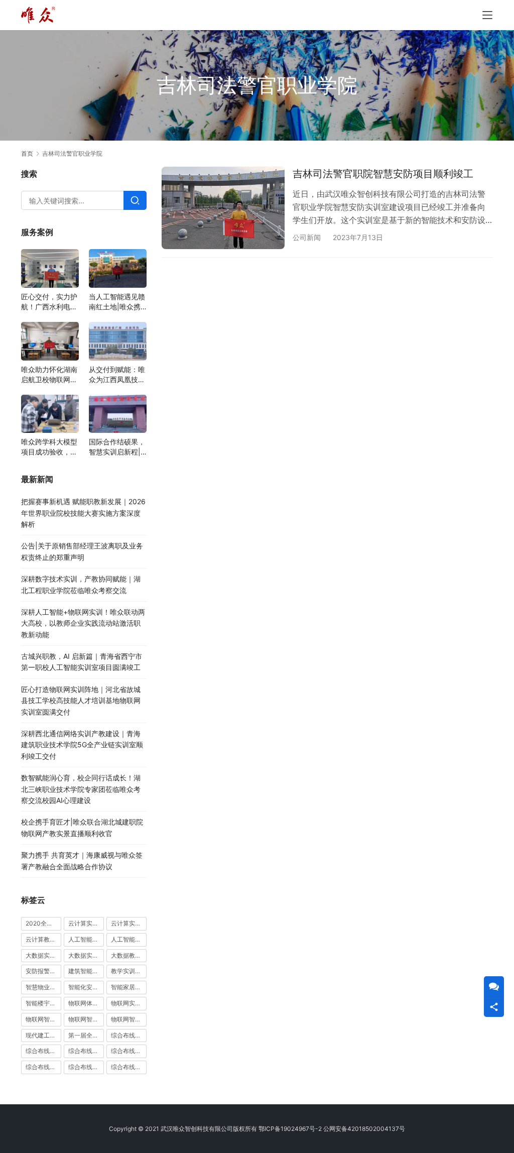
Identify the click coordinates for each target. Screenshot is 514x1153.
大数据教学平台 (129, 955)
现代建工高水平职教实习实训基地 (43, 1035)
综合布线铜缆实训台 (86, 1067)
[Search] (135, 200)
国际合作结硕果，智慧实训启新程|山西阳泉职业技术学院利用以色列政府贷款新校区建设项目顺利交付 (117, 447)
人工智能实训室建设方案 (86, 939)
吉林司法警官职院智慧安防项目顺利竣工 (383, 174)
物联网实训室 (129, 1003)
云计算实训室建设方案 (86, 923)
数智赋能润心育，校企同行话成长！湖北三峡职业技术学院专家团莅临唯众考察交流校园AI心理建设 (81, 788)
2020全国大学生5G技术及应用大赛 (43, 923)
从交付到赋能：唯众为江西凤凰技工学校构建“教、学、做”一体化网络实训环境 (117, 375)
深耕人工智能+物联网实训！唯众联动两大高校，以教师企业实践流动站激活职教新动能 (83, 623)
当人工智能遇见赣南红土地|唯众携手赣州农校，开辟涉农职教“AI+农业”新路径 (117, 302)
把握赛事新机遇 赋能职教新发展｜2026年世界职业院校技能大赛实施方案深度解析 (83, 512)
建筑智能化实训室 (86, 971)
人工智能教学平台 (129, 939)
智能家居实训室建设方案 (129, 987)
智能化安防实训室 (86, 987)
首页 (27, 153)
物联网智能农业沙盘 (43, 1019)
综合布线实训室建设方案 (129, 1051)
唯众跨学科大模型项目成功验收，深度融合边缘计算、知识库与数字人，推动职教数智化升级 (49, 447)
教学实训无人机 (129, 971)
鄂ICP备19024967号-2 (290, 1128)
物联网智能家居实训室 (86, 1019)
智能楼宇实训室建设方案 (43, 1003)
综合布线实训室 (86, 1051)
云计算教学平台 (43, 939)
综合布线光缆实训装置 (43, 1051)
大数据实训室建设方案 (43, 955)
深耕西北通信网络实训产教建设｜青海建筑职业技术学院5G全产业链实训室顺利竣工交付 (82, 744)
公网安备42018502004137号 (364, 1128)
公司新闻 (307, 237)
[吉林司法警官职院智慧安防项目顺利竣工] (223, 208)
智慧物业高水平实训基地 (43, 987)
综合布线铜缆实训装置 (129, 1067)
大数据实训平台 (86, 955)
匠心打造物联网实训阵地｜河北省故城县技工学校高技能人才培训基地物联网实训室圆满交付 (81, 700)
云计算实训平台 (129, 923)
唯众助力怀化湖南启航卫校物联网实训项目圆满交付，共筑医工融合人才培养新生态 (49, 375)
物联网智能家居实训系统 (129, 1019)
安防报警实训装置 (43, 971)
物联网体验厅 (86, 1003)
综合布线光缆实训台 (129, 1035)
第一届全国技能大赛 (86, 1035)
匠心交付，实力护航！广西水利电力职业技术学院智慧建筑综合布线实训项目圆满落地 (49, 302)
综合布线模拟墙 (43, 1067)
